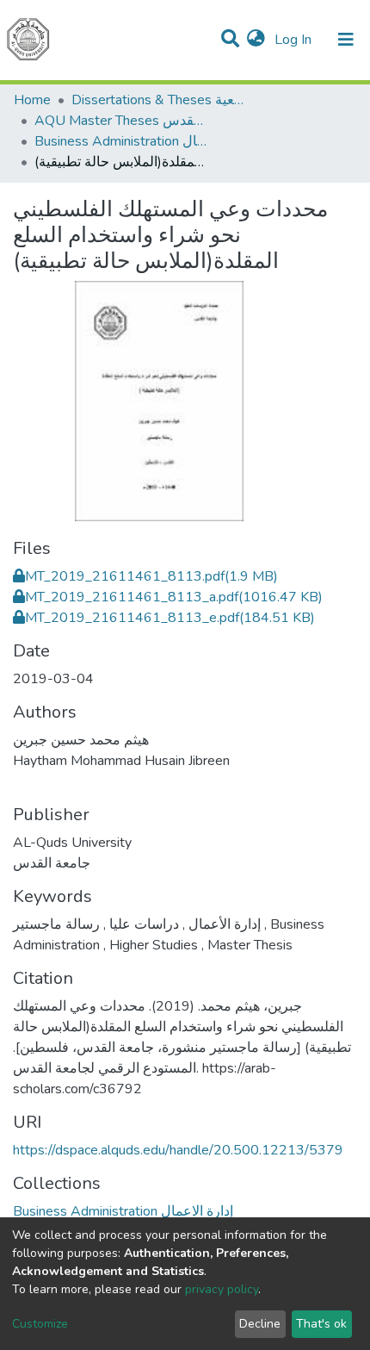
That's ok (321, 1324)
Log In (294, 39)
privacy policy (221, 1289)
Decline (260, 1324)
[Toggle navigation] (346, 39)
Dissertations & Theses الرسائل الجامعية (157, 99)
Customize (40, 1324)
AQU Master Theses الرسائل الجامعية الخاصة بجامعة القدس (120, 120)
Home (32, 99)
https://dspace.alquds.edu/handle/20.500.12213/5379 (178, 1150)
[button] (256, 39)
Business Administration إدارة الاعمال (120, 141)
